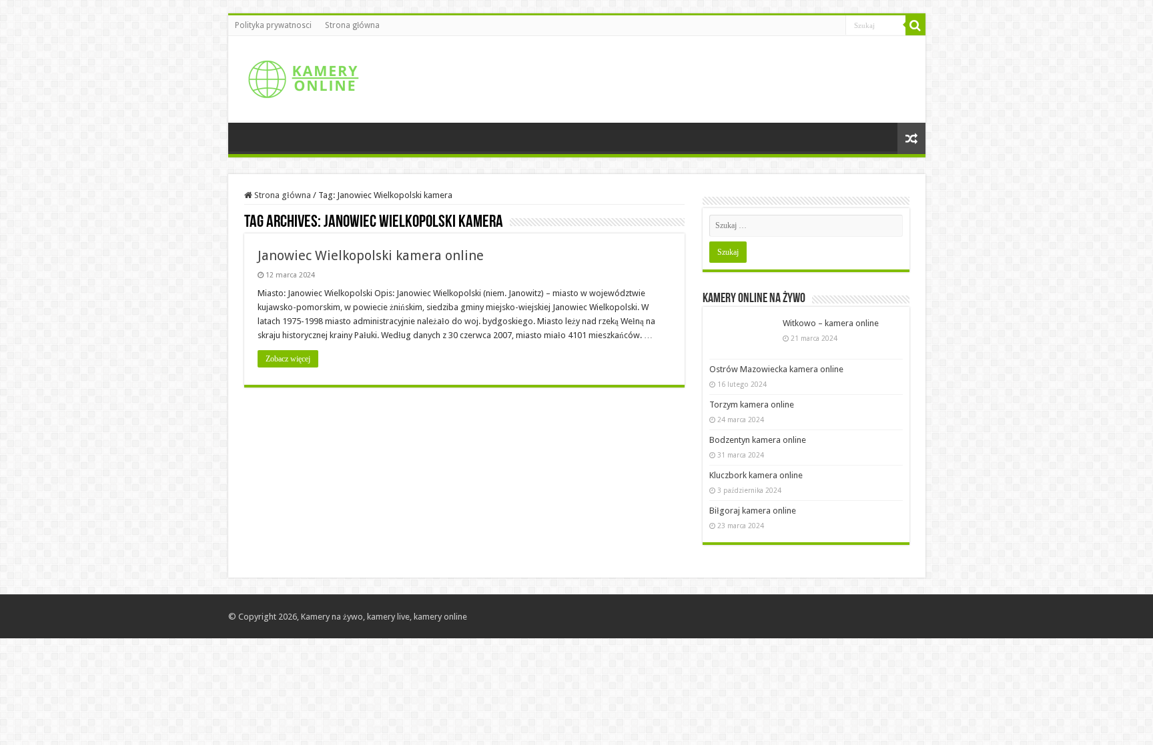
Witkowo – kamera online (831, 323)
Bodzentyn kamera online (757, 440)
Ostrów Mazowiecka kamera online (776, 369)
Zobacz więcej (288, 358)
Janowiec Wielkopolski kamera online (371, 255)
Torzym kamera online (751, 405)
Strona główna (352, 25)
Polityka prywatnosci (273, 25)
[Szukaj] (915, 25)
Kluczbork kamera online (756, 475)
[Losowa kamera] (911, 138)
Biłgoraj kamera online (752, 511)
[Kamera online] (301, 77)
